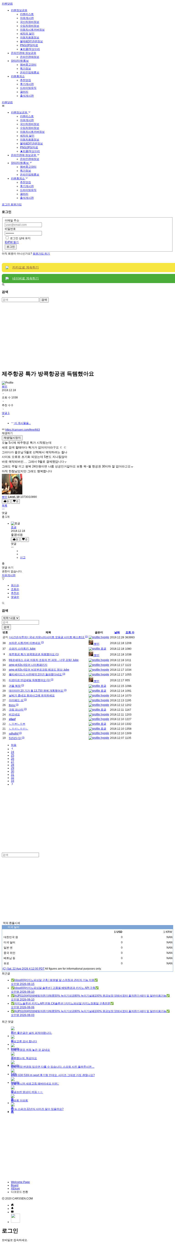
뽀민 (4, 386)
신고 (23, 557)
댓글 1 (6, 413)
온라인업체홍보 (29, 72)
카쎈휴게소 (18, 76)
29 (12, 768)
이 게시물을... (22, 423)
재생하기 (7, 433)
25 (12, 755)
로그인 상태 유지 (20, 238)
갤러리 (24, 91)
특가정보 (25, 68)
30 (12, 771)
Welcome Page (20, 1182)
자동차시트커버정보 (32, 29)
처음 (13, 745)
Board (14, 1185)
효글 (13, 527)
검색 (44, 299)
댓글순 (15, 597)
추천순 (15, 593)
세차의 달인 (27, 33)
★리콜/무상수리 (30, 49)
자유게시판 (27, 18)
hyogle (104, 637)
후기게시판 (27, 84)
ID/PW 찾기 (12, 242)
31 (12, 774)
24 (12, 752)
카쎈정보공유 (19, 10)
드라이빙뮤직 (28, 88)
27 (12, 761)
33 (12, 780)
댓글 (13, 543)
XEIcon (15, 1188)
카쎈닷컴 (7, 3)
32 (12, 777)
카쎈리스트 (27, 14)
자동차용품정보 (29, 37)
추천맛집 (25, 80)
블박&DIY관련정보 (31, 41)
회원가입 (16, 204)
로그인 (11, 246)
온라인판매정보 (29, 56)
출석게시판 (27, 95)
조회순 (15, 589)
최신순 (15, 585)
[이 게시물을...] (3, 509)
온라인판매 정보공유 (23, 53)
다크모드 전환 (19, 1192)
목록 (4, 505)
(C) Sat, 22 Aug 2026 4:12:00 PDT (23, 968)
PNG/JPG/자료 (29, 45)
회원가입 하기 (41, 253)
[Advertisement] (87, 334)
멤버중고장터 (28, 64)
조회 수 (130, 632)
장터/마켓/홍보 (20, 60)
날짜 (117, 632)
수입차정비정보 (29, 25)
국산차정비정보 (29, 22)
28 (12, 765)
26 (12, 758)
